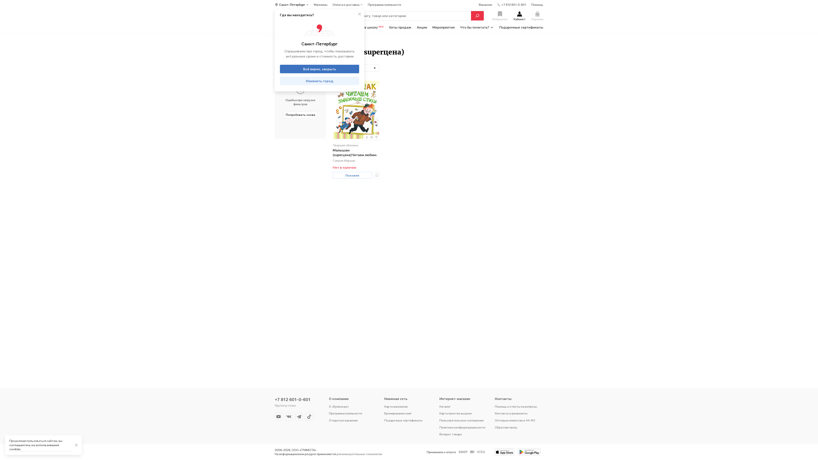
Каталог (445, 406)
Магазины (320, 4)
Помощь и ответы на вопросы (516, 406)
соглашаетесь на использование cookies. (34, 447)
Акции (422, 27)
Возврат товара (450, 434)
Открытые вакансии (343, 420)
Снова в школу (369, 27)
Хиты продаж (400, 27)
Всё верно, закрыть (319, 69)
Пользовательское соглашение (461, 420)
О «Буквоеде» (339, 406)
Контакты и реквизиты (511, 413)
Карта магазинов (396, 406)
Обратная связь (506, 427)
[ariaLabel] (76, 445)
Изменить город (319, 81)
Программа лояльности (345, 413)
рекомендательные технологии (359, 454)
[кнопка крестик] (360, 14)
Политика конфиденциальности (462, 427)
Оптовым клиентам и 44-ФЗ (515, 420)
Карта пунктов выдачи (455, 413)
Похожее (352, 175)
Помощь (537, 4)
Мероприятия (443, 27)
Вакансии (485, 4)
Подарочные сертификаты (521, 27)
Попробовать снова (300, 114)
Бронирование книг (398, 413)
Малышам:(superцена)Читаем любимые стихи (356, 153)
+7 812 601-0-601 (293, 399)
